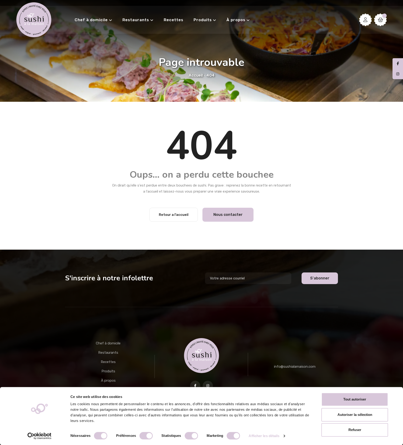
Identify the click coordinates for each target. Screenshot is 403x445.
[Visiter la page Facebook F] (195, 386)
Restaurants (135, 19)
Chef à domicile (91, 19)
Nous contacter (228, 214)
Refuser (354, 430)
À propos (235, 19)
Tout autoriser (354, 399)
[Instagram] (398, 74)
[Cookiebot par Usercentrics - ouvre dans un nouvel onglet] (39, 435)
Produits (203, 19)
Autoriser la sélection (354, 415)
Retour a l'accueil (173, 215)
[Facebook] (398, 63)
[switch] (146, 435)
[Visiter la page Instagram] (208, 386)
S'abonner (319, 278)
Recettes (173, 19)
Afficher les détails (264, 436)
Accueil (196, 75)
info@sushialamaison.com (295, 366)
